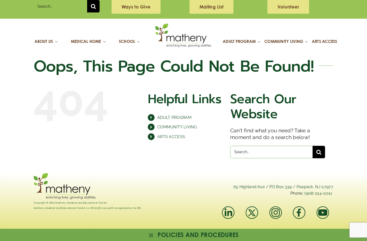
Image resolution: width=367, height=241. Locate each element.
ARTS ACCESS (171, 136)
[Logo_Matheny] (183, 26)
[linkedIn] (228, 209)
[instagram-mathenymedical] (277, 212)
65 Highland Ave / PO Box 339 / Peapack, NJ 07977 (283, 186)
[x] (252, 209)
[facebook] (299, 209)
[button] (194, 235)
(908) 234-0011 (318, 193)
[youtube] (323, 209)
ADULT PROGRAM (174, 117)
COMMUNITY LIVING (177, 127)
